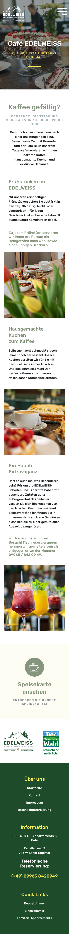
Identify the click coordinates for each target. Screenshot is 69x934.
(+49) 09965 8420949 (34, 876)
